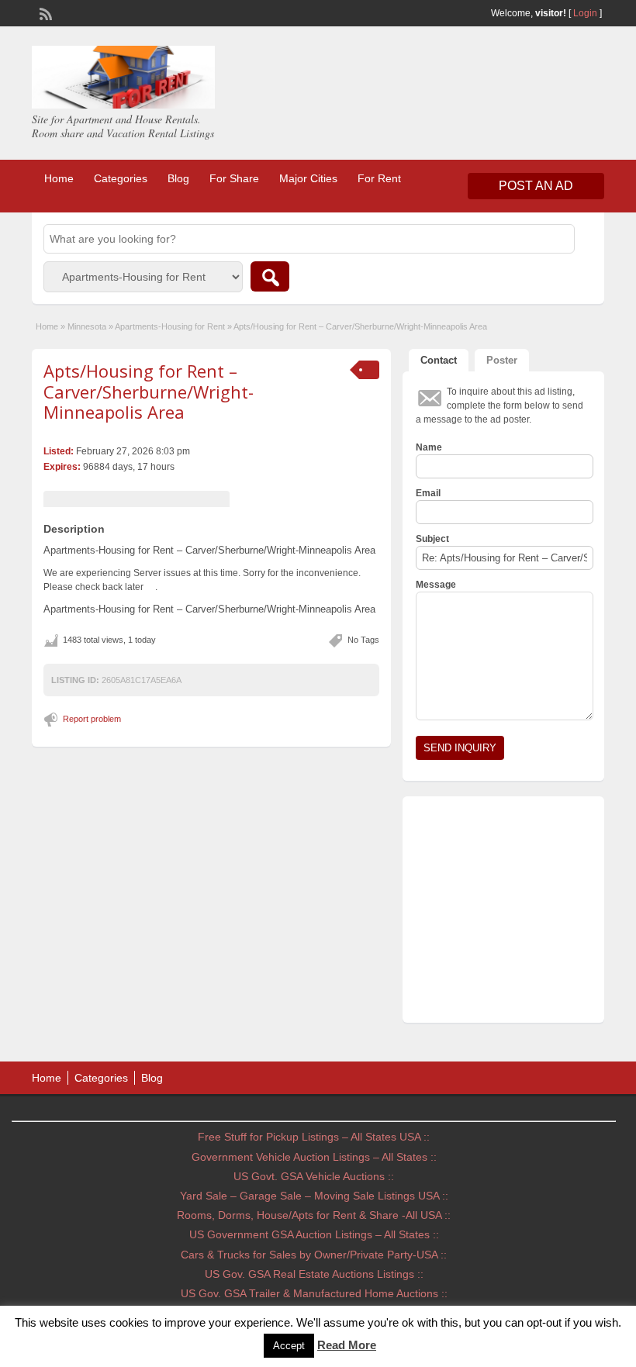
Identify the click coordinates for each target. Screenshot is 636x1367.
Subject (432, 538)
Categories (120, 178)
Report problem (92, 718)
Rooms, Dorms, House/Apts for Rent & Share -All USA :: (314, 1215)
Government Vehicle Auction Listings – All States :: (314, 1157)
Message (436, 584)
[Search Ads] (270, 276)
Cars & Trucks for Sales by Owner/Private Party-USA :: (314, 1254)
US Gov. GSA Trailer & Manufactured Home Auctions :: (314, 1293)
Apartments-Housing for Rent (170, 326)
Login (585, 13)
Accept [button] (289, 1345)
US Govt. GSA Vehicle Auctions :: (313, 1176)
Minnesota (86, 326)
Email (428, 493)
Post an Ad (536, 185)
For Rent (379, 178)
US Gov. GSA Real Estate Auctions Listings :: (314, 1274)
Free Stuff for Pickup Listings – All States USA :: (314, 1137)
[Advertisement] (503, 913)
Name (429, 447)
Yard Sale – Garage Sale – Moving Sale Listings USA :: (314, 1195)
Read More (346, 1344)
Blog (178, 178)
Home (59, 178)
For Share (234, 178)
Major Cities (308, 178)
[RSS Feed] (44, 12)
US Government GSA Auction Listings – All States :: (314, 1234)
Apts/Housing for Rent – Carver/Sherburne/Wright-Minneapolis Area (148, 391)
